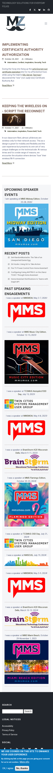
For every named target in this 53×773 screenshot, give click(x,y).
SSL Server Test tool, (31, 75)
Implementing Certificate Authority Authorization (22, 50)
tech (44, 62)
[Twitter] (35, 10)
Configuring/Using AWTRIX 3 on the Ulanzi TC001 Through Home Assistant (28, 273)
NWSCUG (28, 555)
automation (12, 62)
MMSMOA (28, 298)
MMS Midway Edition (30, 199)
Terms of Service (9, 734)
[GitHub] (49, 10)
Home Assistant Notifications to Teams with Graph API (29, 280)
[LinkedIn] (44, 10)
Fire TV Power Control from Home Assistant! (29, 268)
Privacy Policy (8, 730)
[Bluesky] (39, 10)
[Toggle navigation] (47, 24)
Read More (7, 85)
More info (24, 762)
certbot (21, 62)
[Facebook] (30, 10)
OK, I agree (7, 768)
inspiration (29, 62)
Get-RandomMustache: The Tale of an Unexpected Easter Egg (26, 258)
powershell (31, 131)
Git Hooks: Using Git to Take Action (25, 264)
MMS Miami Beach (31, 635)
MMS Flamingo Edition (35, 478)
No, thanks (22, 768)
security (37, 62)
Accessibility (7, 726)
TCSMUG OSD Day (31, 534)
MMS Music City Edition (35, 332)
